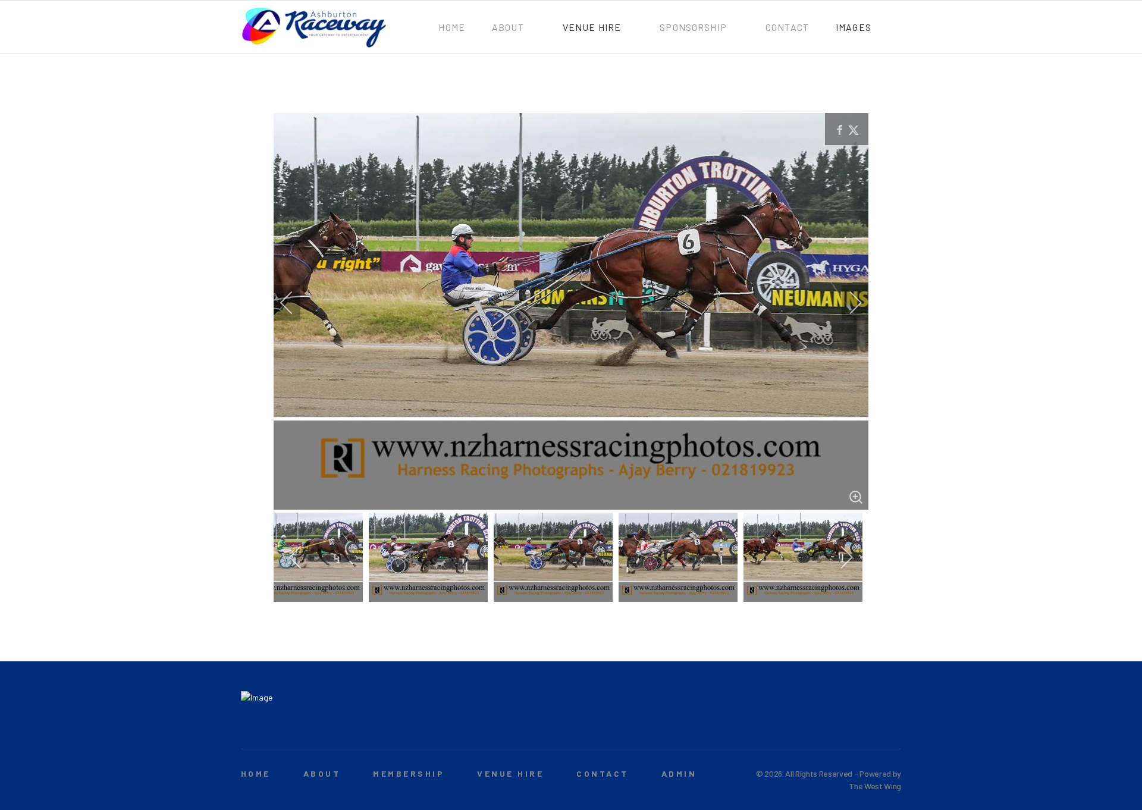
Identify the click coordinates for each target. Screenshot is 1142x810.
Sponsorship (693, 27)
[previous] (294, 302)
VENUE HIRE (510, 773)
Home (451, 27)
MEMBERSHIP (408, 773)
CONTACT (602, 773)
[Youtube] (895, 727)
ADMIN (679, 773)
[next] (847, 302)
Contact (787, 27)
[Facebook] (876, 727)
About (508, 27)
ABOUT (321, 773)
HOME (256, 773)
